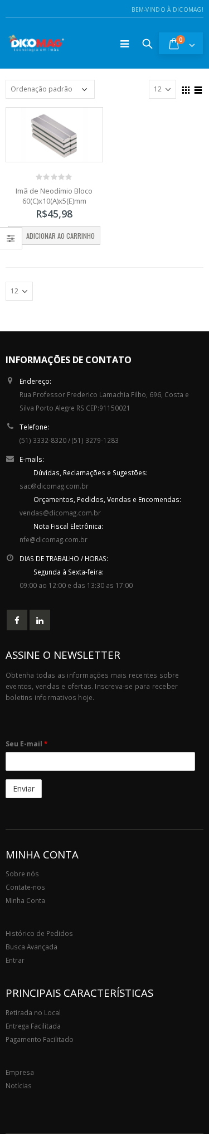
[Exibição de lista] (198, 89)
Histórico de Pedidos (39, 933)
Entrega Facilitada (33, 1025)
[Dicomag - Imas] (36, 43)
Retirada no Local (33, 1012)
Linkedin (40, 620)
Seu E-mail (26, 743)
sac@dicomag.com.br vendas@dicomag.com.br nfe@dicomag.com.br (100, 506)
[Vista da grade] (186, 89)
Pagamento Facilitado (40, 1039)
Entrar (15, 960)
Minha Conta (25, 900)
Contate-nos (25, 886)
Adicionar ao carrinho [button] (60, 235)
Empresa (20, 1072)
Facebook (17, 620)
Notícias (19, 1085)
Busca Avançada (31, 946)
